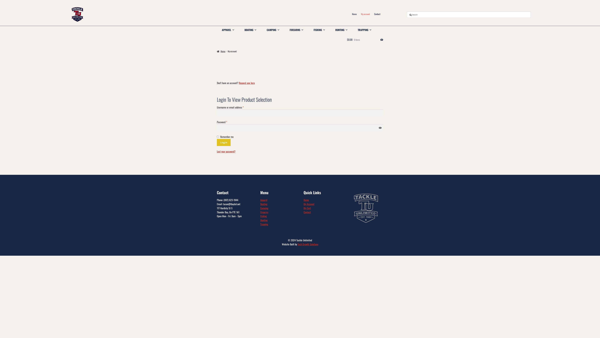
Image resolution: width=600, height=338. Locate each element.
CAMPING (271, 30)
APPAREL (226, 30)
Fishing (263, 216)
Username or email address (234, 107)
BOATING (249, 30)
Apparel (263, 200)
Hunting (264, 220)
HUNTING (339, 30)
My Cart (307, 208)
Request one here (247, 83)
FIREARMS (295, 30)
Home (354, 14)
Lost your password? (226, 151)
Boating (263, 204)
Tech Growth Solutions (308, 244)
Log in (223, 142)
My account (365, 14)
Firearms (264, 212)
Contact (377, 14)
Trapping (264, 224)
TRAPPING (363, 30)
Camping (264, 208)
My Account (309, 204)
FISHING (318, 30)
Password (226, 122)
